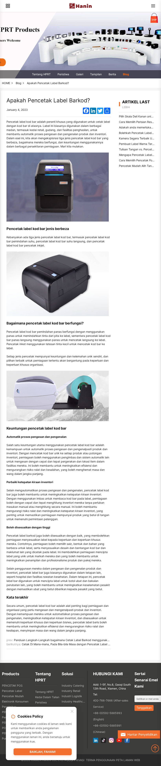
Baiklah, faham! (43, 752)
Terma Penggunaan (100, 760)
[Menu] (153, 6)
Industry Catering (73, 685)
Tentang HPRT (41, 74)
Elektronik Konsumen (15, 701)
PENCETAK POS (12, 685)
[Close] (72, 711)
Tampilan (96, 74)
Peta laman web (128, 760)
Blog (126, 74)
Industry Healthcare (74, 701)
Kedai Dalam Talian (47, 697)
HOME (6, 83)
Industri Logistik (72, 696)
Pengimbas (9, 706)
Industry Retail (71, 690)
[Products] (8, 6)
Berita (112, 74)
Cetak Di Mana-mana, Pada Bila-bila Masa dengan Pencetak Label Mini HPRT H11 (74, 644)
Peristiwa (63, 74)
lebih (126, 107)
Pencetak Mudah (13, 696)
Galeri (79, 74)
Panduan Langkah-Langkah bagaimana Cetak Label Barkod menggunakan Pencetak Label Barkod (77, 640)
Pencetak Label (12, 690)
